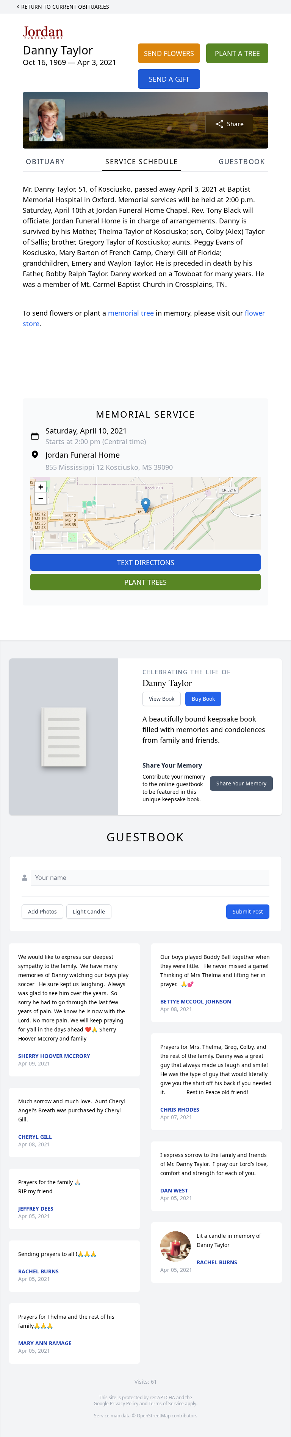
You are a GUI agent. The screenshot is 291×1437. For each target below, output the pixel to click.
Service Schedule (141, 161)
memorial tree (131, 312)
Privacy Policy (124, 1403)
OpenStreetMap (154, 1415)
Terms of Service (166, 1403)
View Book (161, 698)
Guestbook (242, 161)
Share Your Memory (241, 783)
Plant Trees (145, 582)
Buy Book (203, 698)
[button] (145, 505)
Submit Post (248, 911)
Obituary (45, 161)
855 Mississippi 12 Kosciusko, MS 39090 (109, 467)
